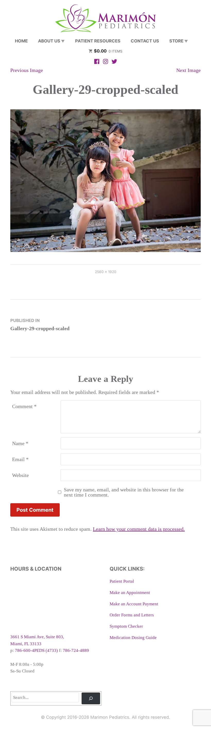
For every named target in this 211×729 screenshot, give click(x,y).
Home (21, 40)
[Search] (91, 698)
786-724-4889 (76, 650)
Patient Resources (97, 40)
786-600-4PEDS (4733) (36, 650)
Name (20, 443)
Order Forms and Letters (132, 615)
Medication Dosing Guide (133, 637)
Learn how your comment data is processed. (139, 529)
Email (20, 459)
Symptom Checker (126, 626)
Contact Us (145, 40)
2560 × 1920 (105, 272)
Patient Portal (122, 581)
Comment (24, 406)
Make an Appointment (130, 592)
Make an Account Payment (134, 603)
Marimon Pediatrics (109, 717)
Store (176, 40)
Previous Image (26, 70)
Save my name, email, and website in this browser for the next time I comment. (124, 492)
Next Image (188, 70)
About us (49, 40)
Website (20, 475)
